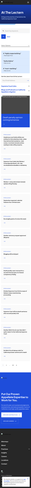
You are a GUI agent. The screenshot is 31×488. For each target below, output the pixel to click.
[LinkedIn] (15, 472)
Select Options (5, 45)
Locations (4, 460)
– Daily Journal (6, 63)
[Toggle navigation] (28, 2)
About (3, 445)
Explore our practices (10, 415)
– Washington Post (8, 55)
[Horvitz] (8, 2)
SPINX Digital (9, 475)
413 (13, 365)
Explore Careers (8, 421)
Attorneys (4, 441)
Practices (4, 449)
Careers (4, 456)
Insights (4, 453)
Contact (4, 464)
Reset (8, 36)
